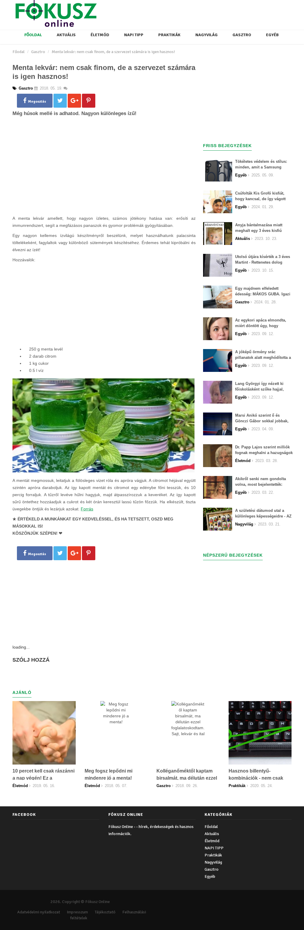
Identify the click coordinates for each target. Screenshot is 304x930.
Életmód (100, 34)
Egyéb (272, 34)
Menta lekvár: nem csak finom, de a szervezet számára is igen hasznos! (113, 51)
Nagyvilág (206, 34)
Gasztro (241, 34)
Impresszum (77, 912)
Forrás (87, 509)
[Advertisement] (103, 175)
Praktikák (169, 34)
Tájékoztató (105, 912)
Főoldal (33, 34)
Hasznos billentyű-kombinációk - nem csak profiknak (256, 778)
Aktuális (66, 34)
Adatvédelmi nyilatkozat (38, 912)
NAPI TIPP (133, 34)
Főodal (18, 51)
